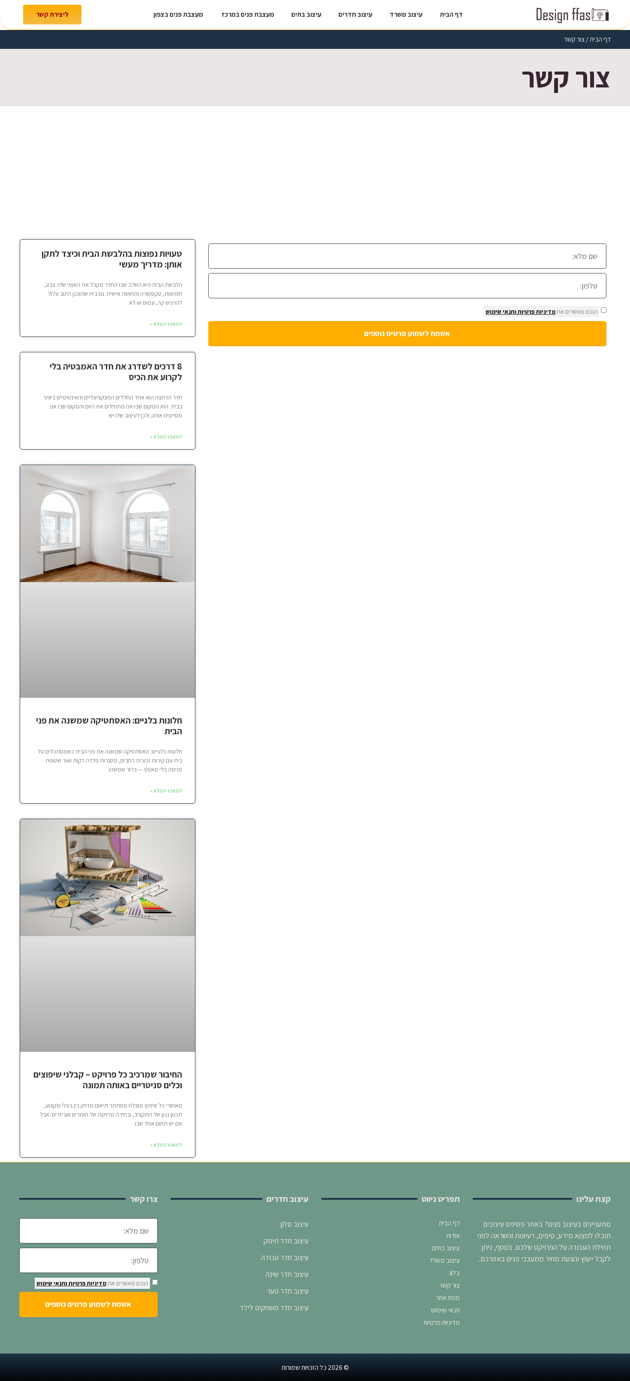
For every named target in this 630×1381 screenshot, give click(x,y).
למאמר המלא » (166, 324)
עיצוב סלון (294, 1224)
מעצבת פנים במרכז (247, 14)
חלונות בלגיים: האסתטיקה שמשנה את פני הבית (109, 726)
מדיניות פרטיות (535, 311)
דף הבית (451, 14)
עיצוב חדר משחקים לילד (274, 1307)
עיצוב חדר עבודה (284, 1257)
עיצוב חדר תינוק (286, 1241)
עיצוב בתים (306, 14)
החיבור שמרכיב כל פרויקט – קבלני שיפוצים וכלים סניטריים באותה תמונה (107, 1080)
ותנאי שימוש (501, 311)
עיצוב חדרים (355, 14)
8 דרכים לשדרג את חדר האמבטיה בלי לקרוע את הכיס (116, 371)
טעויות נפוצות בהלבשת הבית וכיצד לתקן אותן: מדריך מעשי (112, 259)
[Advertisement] (315, 171)
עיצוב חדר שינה (287, 1274)
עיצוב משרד (406, 14)
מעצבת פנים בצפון (178, 14)
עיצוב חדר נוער (287, 1291)
